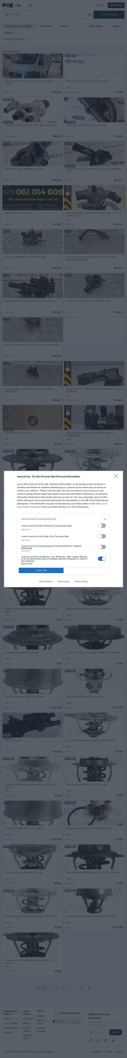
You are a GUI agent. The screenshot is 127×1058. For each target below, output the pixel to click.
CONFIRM (41, 570)
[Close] (117, 477)
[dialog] (63, 529)
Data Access (63, 581)
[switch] (102, 526)
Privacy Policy (81, 581)
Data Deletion (46, 581)
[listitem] (63, 518)
